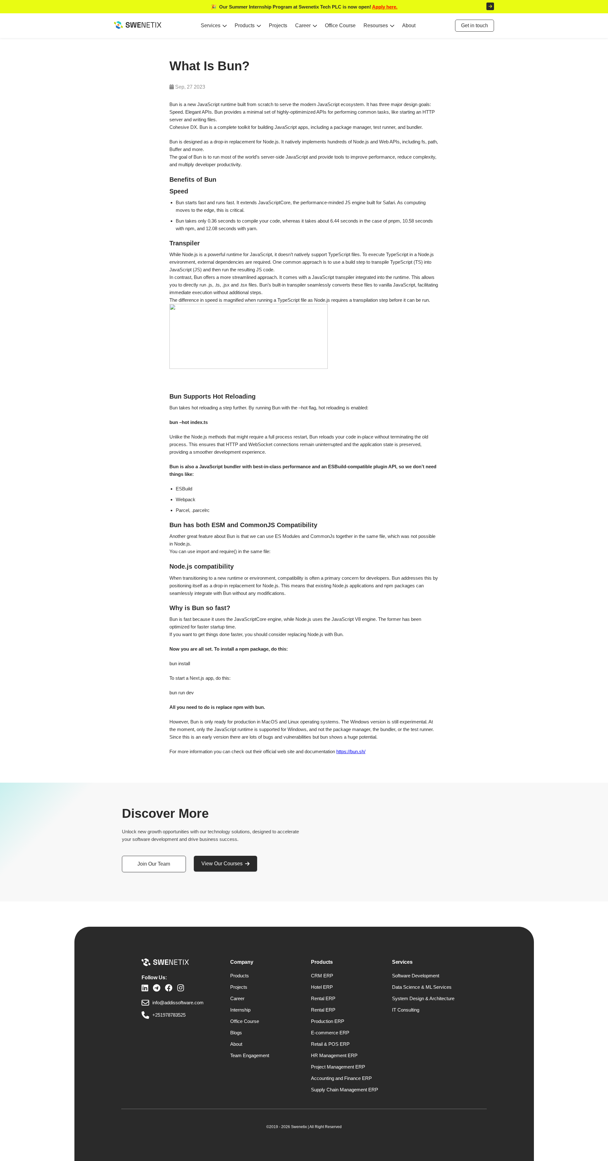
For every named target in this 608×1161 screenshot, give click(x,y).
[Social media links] (145, 988)
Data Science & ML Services (422, 987)
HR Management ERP (334, 1055)
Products (245, 25)
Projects (278, 25)
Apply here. (384, 6)
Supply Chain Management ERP (344, 1089)
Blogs (236, 1032)
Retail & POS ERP (330, 1044)
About (408, 25)
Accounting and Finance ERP (341, 1078)
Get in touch (474, 25)
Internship (240, 1010)
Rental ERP (323, 998)
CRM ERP (322, 975)
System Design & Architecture (423, 998)
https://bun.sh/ (350, 751)
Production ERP (327, 1021)
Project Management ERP (338, 1067)
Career (303, 25)
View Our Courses (222, 863)
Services (210, 25)
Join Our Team (153, 864)
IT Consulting (405, 1010)
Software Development (415, 975)
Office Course (340, 25)
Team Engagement (249, 1055)
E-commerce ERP (330, 1032)
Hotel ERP (322, 987)
